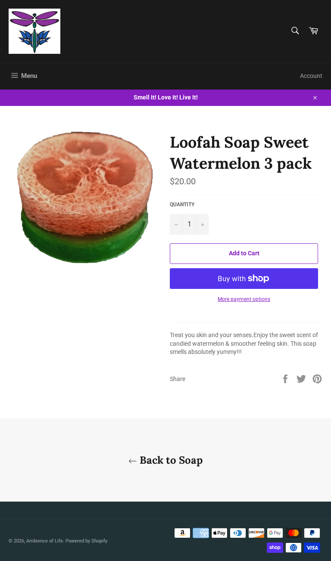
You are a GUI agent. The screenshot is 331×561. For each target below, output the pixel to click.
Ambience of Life (44, 541)
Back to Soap (170, 460)
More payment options (244, 299)
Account (311, 75)
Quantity (182, 204)
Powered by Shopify (86, 541)
